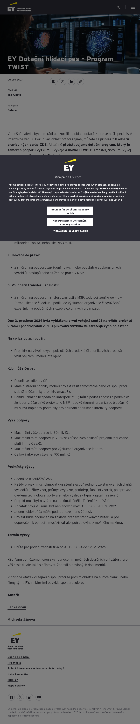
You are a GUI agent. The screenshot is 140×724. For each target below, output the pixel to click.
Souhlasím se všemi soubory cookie (70, 211)
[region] (70, 198)
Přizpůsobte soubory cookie (70, 230)
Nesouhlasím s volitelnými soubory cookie (70, 222)
